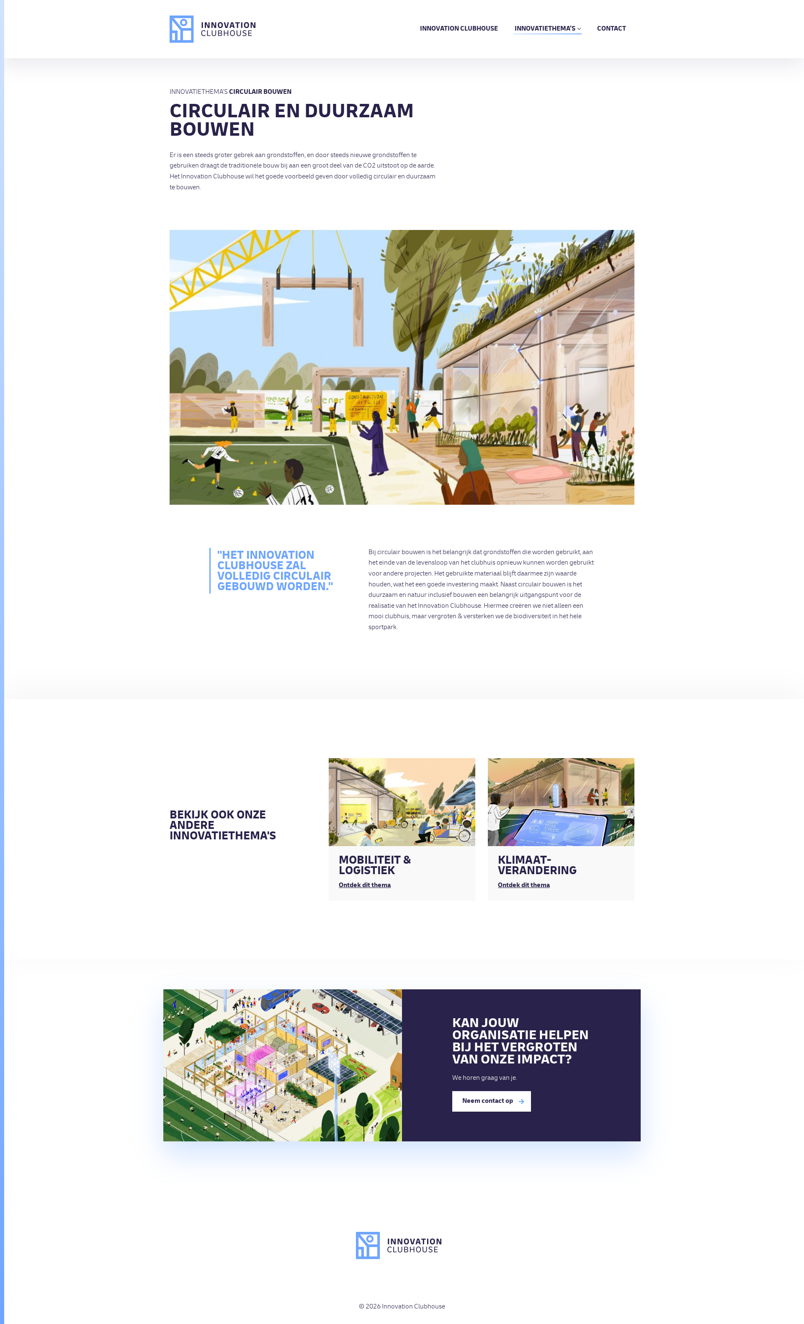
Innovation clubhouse (459, 29)
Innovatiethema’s (545, 29)
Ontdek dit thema (365, 886)
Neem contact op (487, 1101)
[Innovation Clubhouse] (212, 29)
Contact (611, 29)
